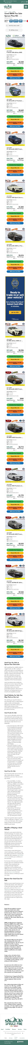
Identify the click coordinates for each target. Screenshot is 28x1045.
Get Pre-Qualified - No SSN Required (15, 75)
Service (20, 1029)
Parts (25, 1029)
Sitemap (10, 1038)
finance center (11, 872)
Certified (8, 1029)
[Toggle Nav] (26, 7)
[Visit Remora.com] (20, 1042)
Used (2, 1029)
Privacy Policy (16, 1038)
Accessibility (22, 1038)
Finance (14, 1029)
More (14, 65)
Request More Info (15, 71)
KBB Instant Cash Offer (15, 78)
